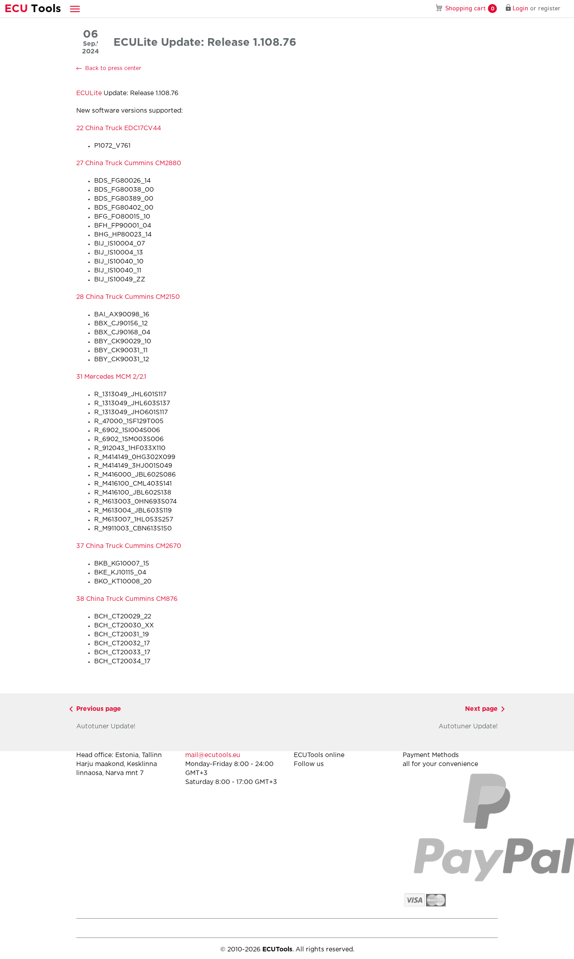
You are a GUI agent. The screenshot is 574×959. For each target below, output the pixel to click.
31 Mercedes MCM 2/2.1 (111, 377)
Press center (212, 928)
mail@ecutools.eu (212, 755)
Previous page (98, 709)
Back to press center (113, 68)
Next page (481, 709)
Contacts (486, 928)
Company (88, 928)
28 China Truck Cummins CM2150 (128, 297)
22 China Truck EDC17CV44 (118, 128)
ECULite (89, 93)
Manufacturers (148, 928)
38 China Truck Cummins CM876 (127, 599)
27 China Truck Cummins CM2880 (128, 163)
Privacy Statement (421, 928)
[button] (74, 9)
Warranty (270, 928)
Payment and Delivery (339, 928)
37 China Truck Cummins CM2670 (128, 546)
